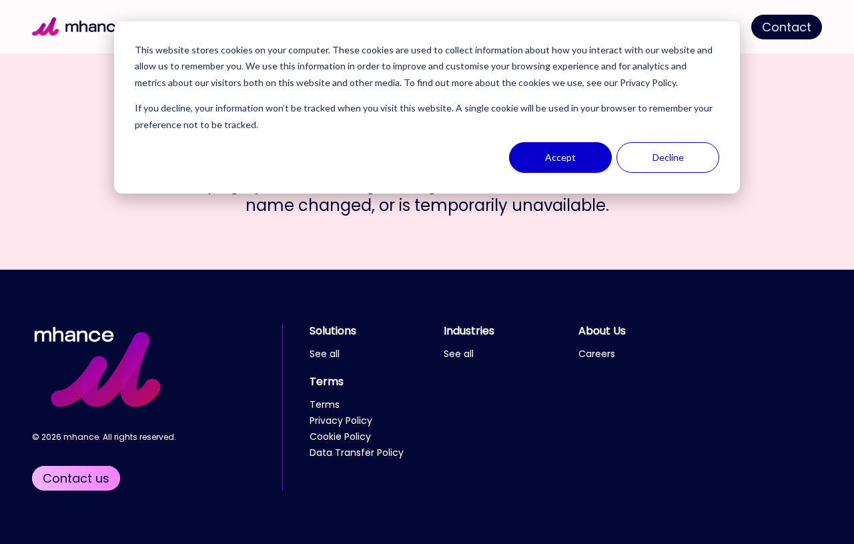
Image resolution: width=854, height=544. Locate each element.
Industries (469, 330)
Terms (327, 381)
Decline (668, 157)
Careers (596, 353)
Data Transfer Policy (357, 452)
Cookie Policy (340, 436)
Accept (560, 157)
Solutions (333, 330)
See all (325, 353)
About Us (602, 330)
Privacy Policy (648, 82)
